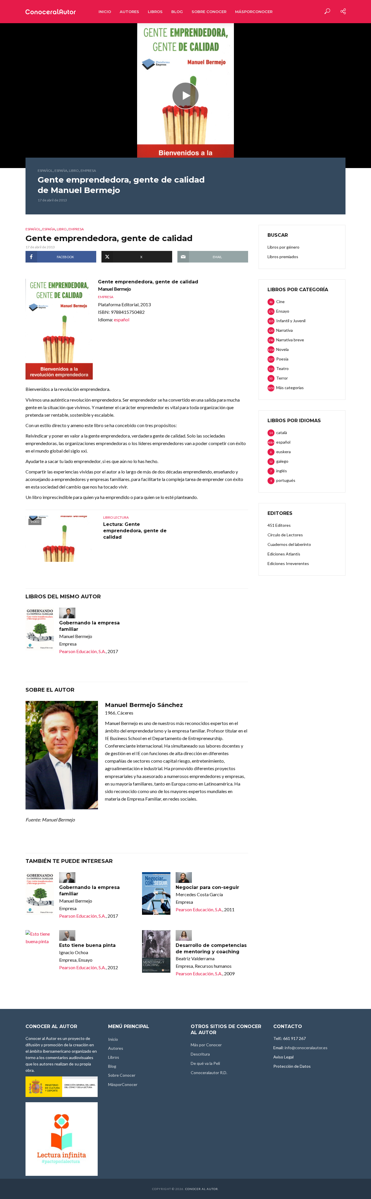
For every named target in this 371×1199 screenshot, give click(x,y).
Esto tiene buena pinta (87, 945)
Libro (74, 170)
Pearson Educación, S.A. (82, 651)
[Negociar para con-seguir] (156, 893)
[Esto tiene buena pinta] (40, 937)
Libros (155, 11)
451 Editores (279, 525)
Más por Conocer (206, 1044)
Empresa (88, 170)
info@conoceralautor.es (306, 1047)
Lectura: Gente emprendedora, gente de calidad (135, 531)
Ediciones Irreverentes (288, 563)
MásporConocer (253, 11)
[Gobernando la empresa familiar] (40, 629)
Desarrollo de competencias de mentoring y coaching (211, 948)
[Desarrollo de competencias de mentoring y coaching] (156, 951)
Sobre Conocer (209, 11)
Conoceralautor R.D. (209, 1072)
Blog (177, 11)
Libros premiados (283, 256)
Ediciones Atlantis (284, 553)
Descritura (200, 1054)
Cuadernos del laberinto (289, 544)
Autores (129, 11)
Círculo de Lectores (285, 534)
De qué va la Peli (205, 1063)
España (60, 170)
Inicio (105, 11)
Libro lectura (116, 517)
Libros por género (283, 247)
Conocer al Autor (201, 1189)
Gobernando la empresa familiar (89, 626)
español (45, 170)
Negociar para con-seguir (207, 887)
